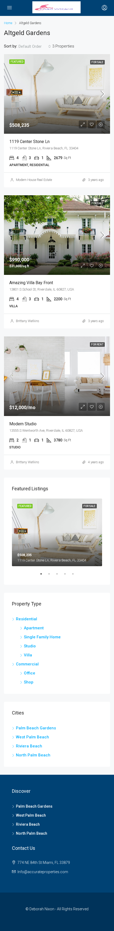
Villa (28, 655)
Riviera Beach (29, 746)
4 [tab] (67, 576)
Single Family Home (42, 637)
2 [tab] (51, 576)
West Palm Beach (32, 737)
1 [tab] (43, 576)
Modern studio (23, 423)
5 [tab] (75, 576)
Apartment (34, 628)
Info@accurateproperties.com (42, 872)
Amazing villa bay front (31, 282)
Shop (28, 682)
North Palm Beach (33, 755)
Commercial (27, 664)
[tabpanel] (57, 532)
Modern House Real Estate (34, 180)
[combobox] (35, 46)
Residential (26, 619)
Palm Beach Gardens (36, 728)
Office (29, 673)
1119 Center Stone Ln (29, 141)
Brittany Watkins (27, 321)
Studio (30, 646)
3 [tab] (59, 576)
